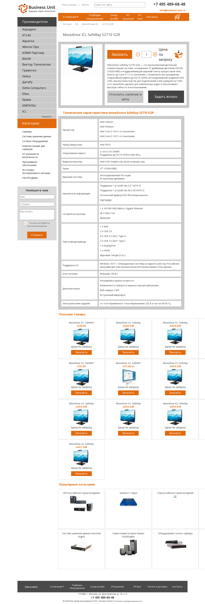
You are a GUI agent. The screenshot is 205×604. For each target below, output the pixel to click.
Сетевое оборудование (35, 141)
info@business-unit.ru (172, 10)
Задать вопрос (166, 96)
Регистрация (69, 4)
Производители (35, 21)
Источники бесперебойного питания (36, 171)
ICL (24, 111)
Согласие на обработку (38, 224)
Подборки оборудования (94, 16)
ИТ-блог (140, 16)
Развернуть (47, 116)
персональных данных (37, 226)
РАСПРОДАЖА (30, 177)
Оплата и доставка (157, 586)
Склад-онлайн (114, 16)
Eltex (25, 94)
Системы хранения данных (36, 136)
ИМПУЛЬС (29, 105)
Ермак (26, 99)
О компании (69, 16)
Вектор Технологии (36, 64)
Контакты (152, 16)
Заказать (81, 352)
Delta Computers (34, 88)
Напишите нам (37, 190)
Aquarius (28, 41)
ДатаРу (27, 82)
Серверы (27, 131)
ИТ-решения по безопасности (30, 155)
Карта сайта (31, 586)
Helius (26, 76)
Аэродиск (29, 29)
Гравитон (29, 70)
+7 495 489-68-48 (169, 4)
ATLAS (26, 35)
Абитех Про (30, 47)
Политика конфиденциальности (128, 601)
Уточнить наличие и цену (125, 96)
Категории (30, 123)
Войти (85, 4)
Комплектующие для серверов (33, 147)
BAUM (26, 59)
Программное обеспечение (29, 163)
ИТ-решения (128, 16)
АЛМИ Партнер (33, 53)
